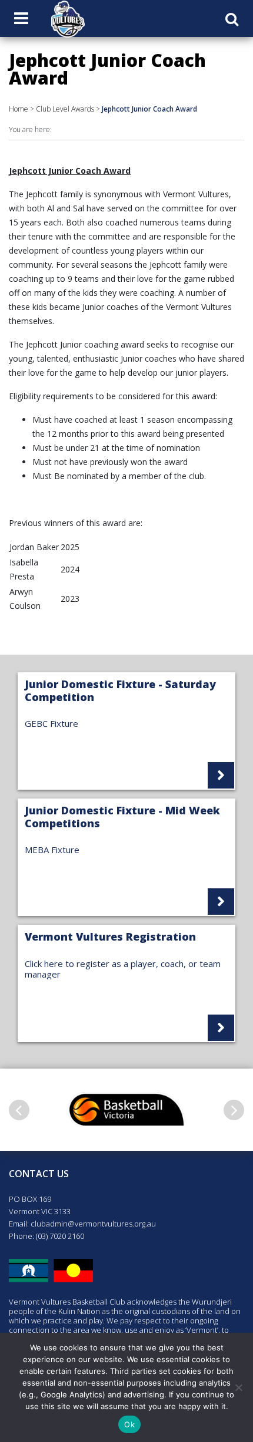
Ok (129, 1424)
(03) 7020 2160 (60, 1236)
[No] (238, 1387)
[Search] (231, 19)
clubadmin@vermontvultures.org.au (93, 1223)
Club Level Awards (65, 109)
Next (234, 1110)
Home (18, 109)
